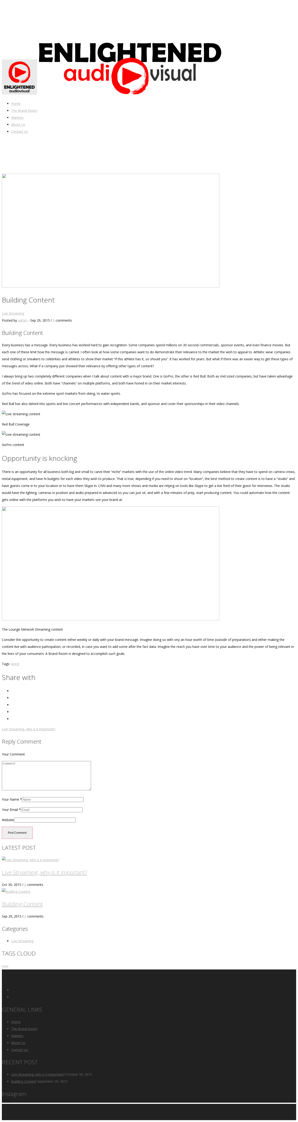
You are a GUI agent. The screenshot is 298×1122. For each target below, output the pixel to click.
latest (15, 664)
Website (8, 820)
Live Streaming (13, 313)
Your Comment (13, 754)
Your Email (11, 809)
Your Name (12, 799)
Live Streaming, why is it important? (28, 729)
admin (22, 320)
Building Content (22, 904)
